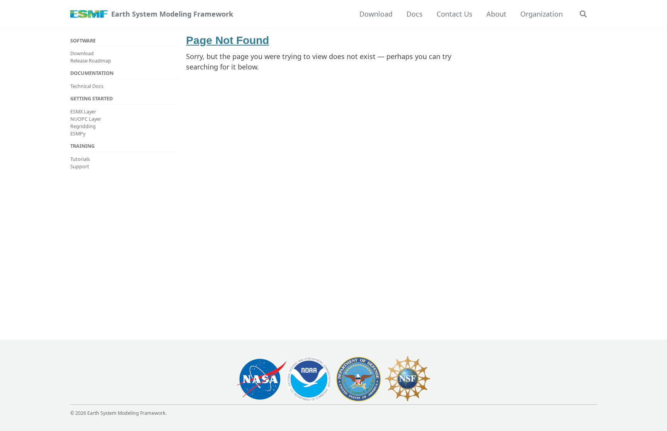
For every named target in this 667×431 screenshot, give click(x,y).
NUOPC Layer (85, 118)
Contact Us (454, 14)
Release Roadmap (90, 60)
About (496, 14)
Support (79, 166)
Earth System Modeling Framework (172, 14)
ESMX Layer (83, 111)
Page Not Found (227, 40)
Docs (414, 14)
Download (376, 14)
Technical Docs (86, 86)
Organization (541, 14)
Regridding (83, 126)
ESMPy (77, 133)
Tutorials (80, 158)
